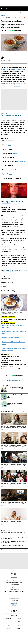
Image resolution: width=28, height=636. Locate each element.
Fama (9, 625)
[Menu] (2, 8)
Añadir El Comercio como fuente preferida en (14, 17)
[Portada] (14, 576)
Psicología (19, 12)
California (6, 12)
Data (19, 621)
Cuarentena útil (16, 380)
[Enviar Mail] (2, 60)
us (8, 621)
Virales (8, 628)
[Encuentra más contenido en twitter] (5, 30)
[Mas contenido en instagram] (16, 611)
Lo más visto (5, 385)
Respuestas (8, 618)
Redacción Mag (6, 60)
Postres (9, 380)
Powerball (24, 12)
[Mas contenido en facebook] (11, 611)
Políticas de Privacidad (14, 598)
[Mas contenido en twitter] (14, 611)
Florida (2, 12)
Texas (10, 12)
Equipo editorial (14, 577)
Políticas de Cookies (14, 600)
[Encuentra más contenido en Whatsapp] (8, 30)
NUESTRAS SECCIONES (14, 615)
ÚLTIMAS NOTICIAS (7, 530)
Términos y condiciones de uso (14, 595)
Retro (19, 625)
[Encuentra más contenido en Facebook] (2, 30)
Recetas (4, 380)
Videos (19, 618)
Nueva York (14, 12)
